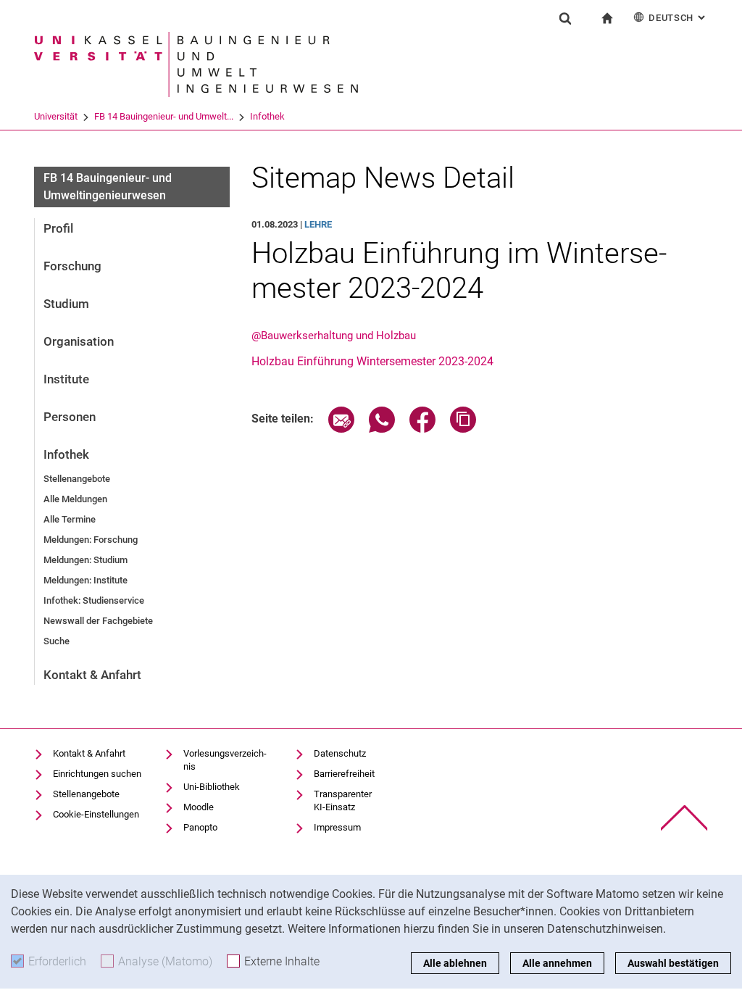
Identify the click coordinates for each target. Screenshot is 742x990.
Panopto (200, 827)
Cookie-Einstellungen (96, 814)
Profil (58, 228)
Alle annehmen (557, 963)
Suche (56, 641)
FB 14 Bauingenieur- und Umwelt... (163, 116)
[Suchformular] (565, 18)
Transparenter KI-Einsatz (343, 800)
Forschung (72, 266)
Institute (66, 379)
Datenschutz (340, 753)
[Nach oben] (684, 818)
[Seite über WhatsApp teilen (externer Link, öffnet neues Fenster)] (382, 429)
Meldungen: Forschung (90, 539)
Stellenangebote (76, 478)
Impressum (337, 827)
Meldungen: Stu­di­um (85, 559)
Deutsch (678, 17)
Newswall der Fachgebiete (98, 620)
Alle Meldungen (75, 499)
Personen (69, 416)
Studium (66, 303)
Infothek (267, 116)
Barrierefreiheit (344, 773)
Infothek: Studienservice (93, 600)
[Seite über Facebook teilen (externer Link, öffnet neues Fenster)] (422, 429)
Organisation (78, 341)
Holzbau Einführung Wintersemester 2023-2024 (372, 361)
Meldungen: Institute (85, 580)
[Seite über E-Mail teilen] (341, 429)
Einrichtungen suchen (97, 773)
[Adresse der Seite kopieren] (463, 429)
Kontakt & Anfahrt (92, 674)
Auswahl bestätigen (673, 963)
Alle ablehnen (455, 963)
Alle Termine (69, 519)
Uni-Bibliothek (211, 786)
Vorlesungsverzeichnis (225, 760)
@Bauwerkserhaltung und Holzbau (333, 335)
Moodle (198, 807)
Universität (56, 116)
